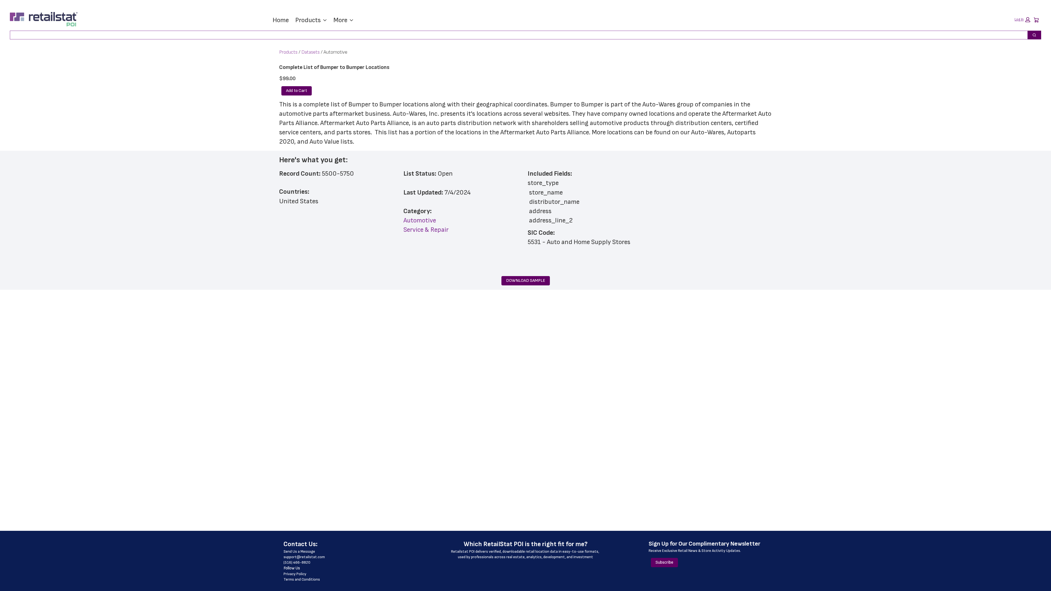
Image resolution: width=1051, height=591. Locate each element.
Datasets (310, 52)
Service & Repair (426, 230)
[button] (1022, 19)
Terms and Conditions (302, 579)
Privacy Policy (295, 574)
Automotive (419, 220)
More (340, 20)
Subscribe (664, 562)
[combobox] (516, 35)
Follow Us (292, 568)
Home (281, 20)
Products (308, 20)
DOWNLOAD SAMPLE (525, 280)
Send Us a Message (299, 551)
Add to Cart (296, 90)
